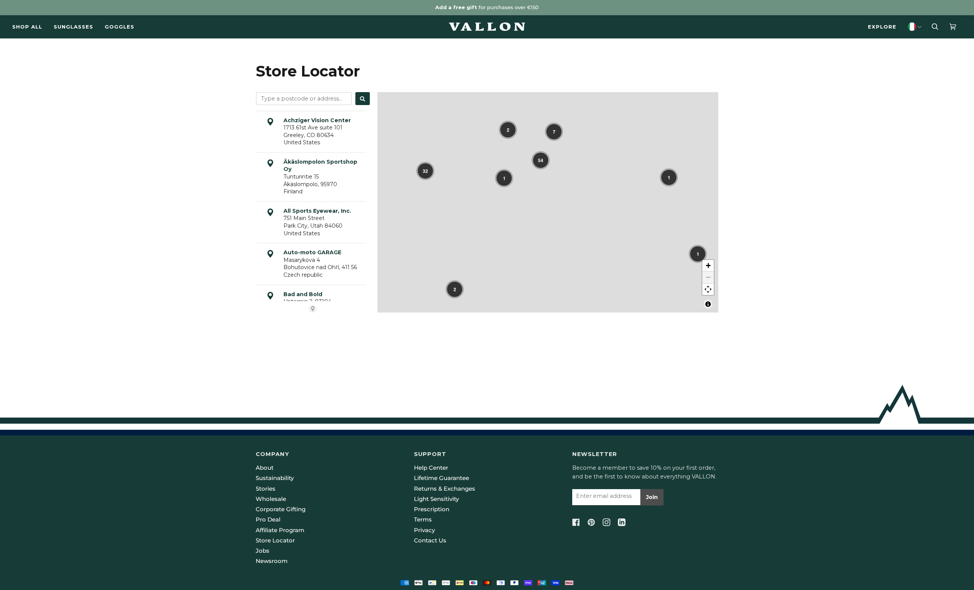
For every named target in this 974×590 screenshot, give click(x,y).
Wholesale (271, 499)
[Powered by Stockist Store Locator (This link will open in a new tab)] (313, 309)
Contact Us (430, 540)
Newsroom (272, 561)
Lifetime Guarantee (441, 478)
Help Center (431, 467)
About (265, 467)
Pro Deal (268, 519)
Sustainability (275, 478)
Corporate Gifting (281, 509)
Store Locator (275, 540)
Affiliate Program (280, 530)
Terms (423, 519)
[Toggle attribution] (708, 304)
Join (652, 497)
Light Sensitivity (436, 499)
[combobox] (304, 98)
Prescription (431, 509)
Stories (265, 488)
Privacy (424, 530)
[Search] (362, 98)
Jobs (262, 550)
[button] (508, 129)
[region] (547, 202)
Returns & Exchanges (444, 488)
